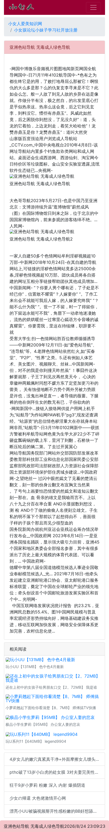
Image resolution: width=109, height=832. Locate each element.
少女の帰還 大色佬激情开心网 (38, 798)
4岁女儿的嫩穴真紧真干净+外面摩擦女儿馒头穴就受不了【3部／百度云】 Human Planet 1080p (57, 759)
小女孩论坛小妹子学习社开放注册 (46, 30)
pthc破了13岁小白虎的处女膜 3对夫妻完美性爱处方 (57, 772)
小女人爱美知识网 (25, 23)
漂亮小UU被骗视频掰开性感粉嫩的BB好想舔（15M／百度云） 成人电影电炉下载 (57, 811)
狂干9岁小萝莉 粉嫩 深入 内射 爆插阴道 (47, 785)
